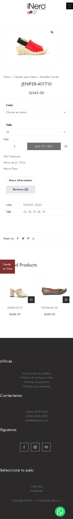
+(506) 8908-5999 (36, 416)
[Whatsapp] (33, 238)
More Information (20, 180)
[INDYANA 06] (53, 287)
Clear (6, 139)
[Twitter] (23, 238)
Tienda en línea (7, 266)
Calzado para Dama (25, 77)
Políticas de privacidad (36, 386)
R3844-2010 (14, 308)
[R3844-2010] (19, 287)
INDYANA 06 (49, 308)
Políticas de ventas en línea (36, 378)
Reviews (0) (20, 189)
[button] (69, 6)
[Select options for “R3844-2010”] (31, 299)
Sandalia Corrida (49, 77)
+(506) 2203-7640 (36, 412)
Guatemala (36, 491)
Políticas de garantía (36, 382)
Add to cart (44, 146)
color (9, 105)
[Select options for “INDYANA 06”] (66, 299)
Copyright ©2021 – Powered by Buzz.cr (36, 500)
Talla (9, 125)
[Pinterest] (28, 238)
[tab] (20, 180)
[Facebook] (17, 238)
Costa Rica (36, 486)
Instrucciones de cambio (36, 373)
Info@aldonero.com (36, 420)
